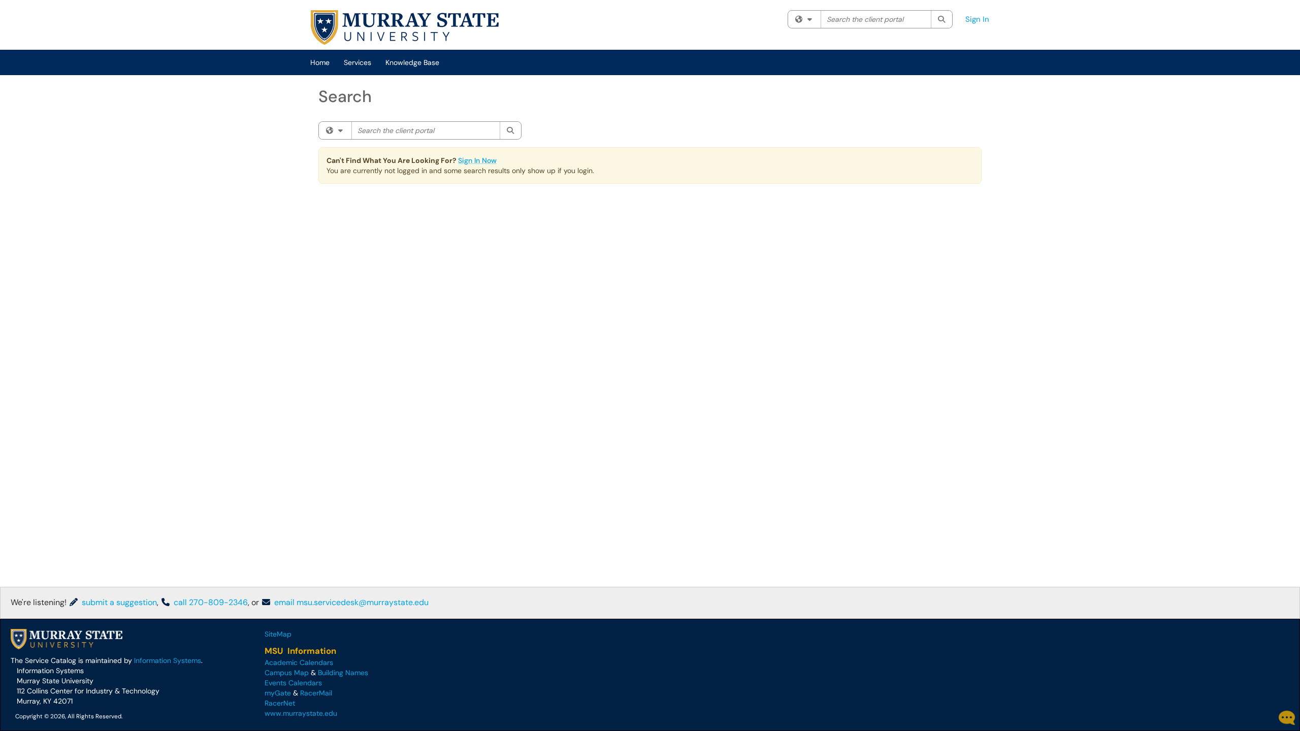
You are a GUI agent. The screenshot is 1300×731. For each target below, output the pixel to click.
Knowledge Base (412, 62)
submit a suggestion (118, 602)
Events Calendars (293, 682)
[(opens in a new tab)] (405, 27)
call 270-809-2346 (210, 602)
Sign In (977, 19)
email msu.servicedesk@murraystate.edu (350, 602)
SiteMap (278, 634)
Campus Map (287, 672)
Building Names (343, 672)
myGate (278, 692)
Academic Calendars (299, 662)
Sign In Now (477, 160)
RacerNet (280, 703)
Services (357, 62)
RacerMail (316, 692)
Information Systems (167, 660)
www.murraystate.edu (301, 713)
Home (320, 62)
